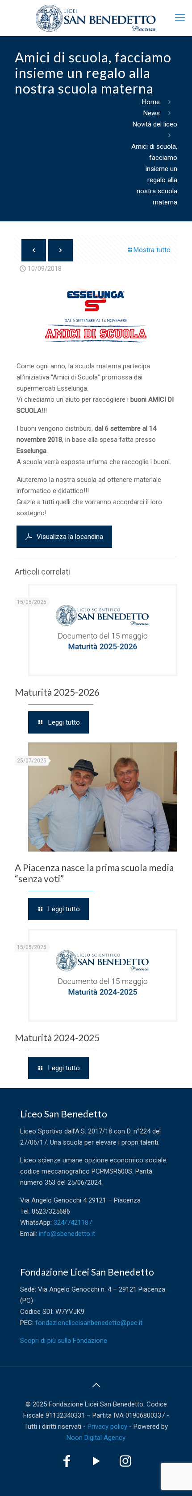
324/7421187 (73, 1223)
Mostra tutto (152, 250)
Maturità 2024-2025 (57, 1037)
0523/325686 (51, 1211)
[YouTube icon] (96, 1463)
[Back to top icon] (96, 1385)
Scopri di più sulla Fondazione (63, 1341)
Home (151, 102)
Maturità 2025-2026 (57, 691)
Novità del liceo (155, 124)
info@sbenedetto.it (67, 1234)
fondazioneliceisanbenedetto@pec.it (88, 1323)
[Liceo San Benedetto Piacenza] (96, 17)
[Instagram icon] (125, 1463)
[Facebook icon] (66, 1463)
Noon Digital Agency (96, 1438)
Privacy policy (107, 1427)
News (151, 113)
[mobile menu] (180, 17)
